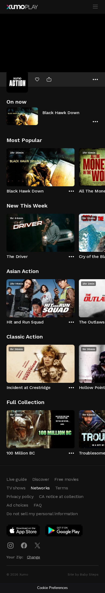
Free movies (66, 479)
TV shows (15, 487)
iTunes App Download (23, 531)
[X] (37, 545)
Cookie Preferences (52, 588)
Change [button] (33, 557)
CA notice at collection (61, 496)
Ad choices (17, 505)
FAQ (38, 505)
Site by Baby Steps (83, 574)
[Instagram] (10, 545)
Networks (40, 487)
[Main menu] (95, 6)
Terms (61, 487)
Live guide (16, 479)
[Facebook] (24, 545)
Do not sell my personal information (42, 513)
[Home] (22, 7)
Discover (40, 479)
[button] (52, 116)
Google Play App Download (64, 531)
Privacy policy (20, 496)
